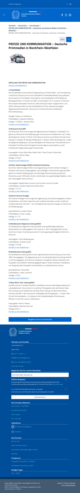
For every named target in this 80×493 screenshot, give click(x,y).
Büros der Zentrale (17, 366)
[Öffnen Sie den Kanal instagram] (69, 15)
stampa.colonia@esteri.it (18, 85)
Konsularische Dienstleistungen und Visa (24, 449)
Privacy (54, 384)
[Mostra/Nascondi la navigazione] (4, 15)
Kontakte (14, 454)
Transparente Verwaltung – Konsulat (23, 461)
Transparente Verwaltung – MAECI (22, 465)
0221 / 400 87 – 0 (20, 354)
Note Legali (59, 384)
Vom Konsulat (34, 25)
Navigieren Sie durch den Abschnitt (40, 319)
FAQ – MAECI (15, 473)
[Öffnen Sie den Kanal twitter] (66, 15)
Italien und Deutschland (19, 445)
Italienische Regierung (15, 4)
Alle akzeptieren (68, 485)
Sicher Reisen (15, 414)
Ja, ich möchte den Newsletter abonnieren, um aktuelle (27, 389)
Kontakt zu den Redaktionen (19, 124)
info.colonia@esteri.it (23, 358)
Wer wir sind (15, 441)
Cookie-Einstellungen (66, 483)
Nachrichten (22, 25)
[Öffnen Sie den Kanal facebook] (62, 15)
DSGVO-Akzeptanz (18, 379)
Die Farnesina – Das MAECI (20, 406)
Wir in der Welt (16, 418)
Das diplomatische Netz (19, 410)
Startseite (12, 25)
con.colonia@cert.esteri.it (23, 362)
